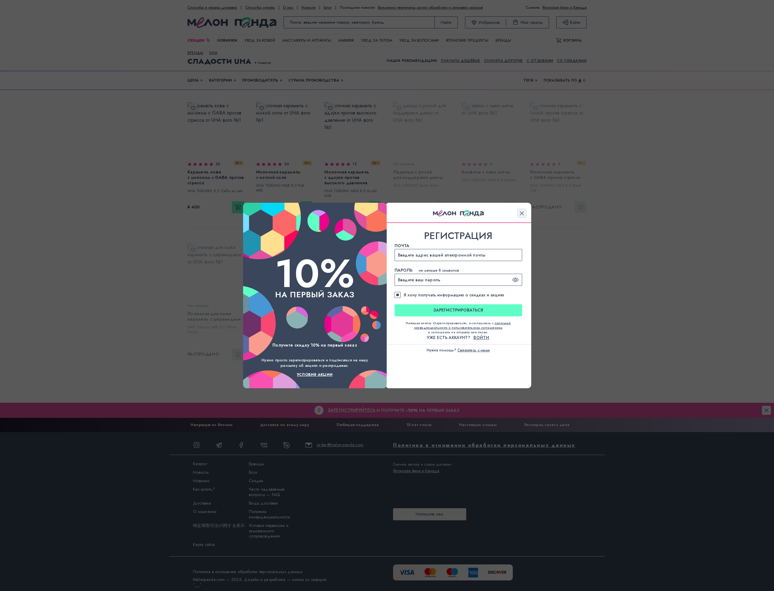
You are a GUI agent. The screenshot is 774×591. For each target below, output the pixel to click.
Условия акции (315, 374)
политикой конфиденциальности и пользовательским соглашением (462, 325)
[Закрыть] (521, 213)
